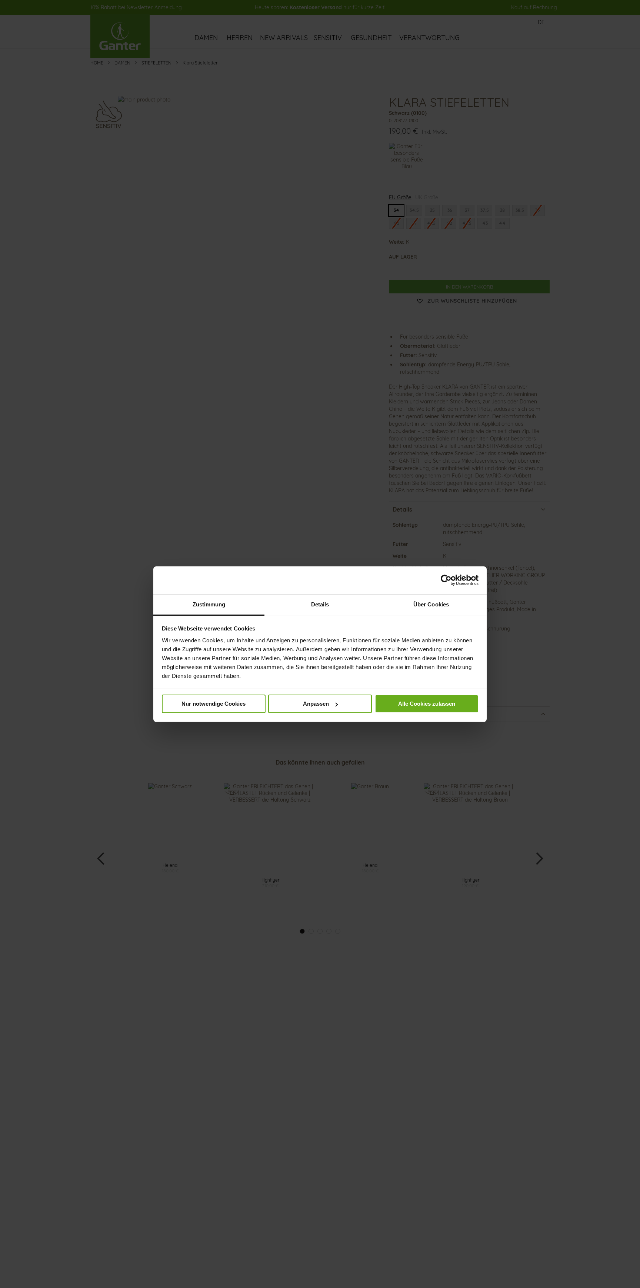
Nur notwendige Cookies (213, 703)
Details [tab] (320, 604)
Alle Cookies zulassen (426, 703)
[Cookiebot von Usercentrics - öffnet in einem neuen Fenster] (446, 580)
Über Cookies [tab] (431, 604)
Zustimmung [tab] (209, 604)
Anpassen (316, 703)
